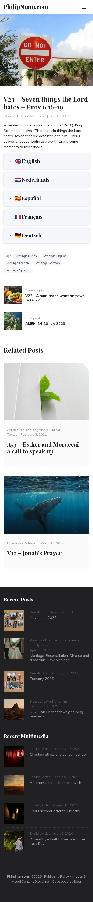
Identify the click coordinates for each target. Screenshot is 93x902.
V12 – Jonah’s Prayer (34, 553)
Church (64, 640)
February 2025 (42, 678)
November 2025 (43, 617)
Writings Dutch (26, 256)
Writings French (17, 263)
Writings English (55, 256)
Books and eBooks (44, 640)
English (35, 749)
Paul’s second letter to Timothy (55, 811)
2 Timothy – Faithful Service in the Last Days (57, 841)
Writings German (48, 263)
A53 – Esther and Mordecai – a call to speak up (45, 447)
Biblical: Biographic (34, 430)
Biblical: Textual (16, 116)
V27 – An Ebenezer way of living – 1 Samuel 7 (59, 714)
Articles (12, 430)
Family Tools (39, 645)
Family (76, 640)
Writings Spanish (18, 270)
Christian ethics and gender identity (58, 754)
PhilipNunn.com (26, 6)
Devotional (15, 543)
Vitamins (37, 116)
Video (46, 749)
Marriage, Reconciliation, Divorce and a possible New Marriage (59, 657)
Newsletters (38, 612)
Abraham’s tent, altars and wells (56, 782)
